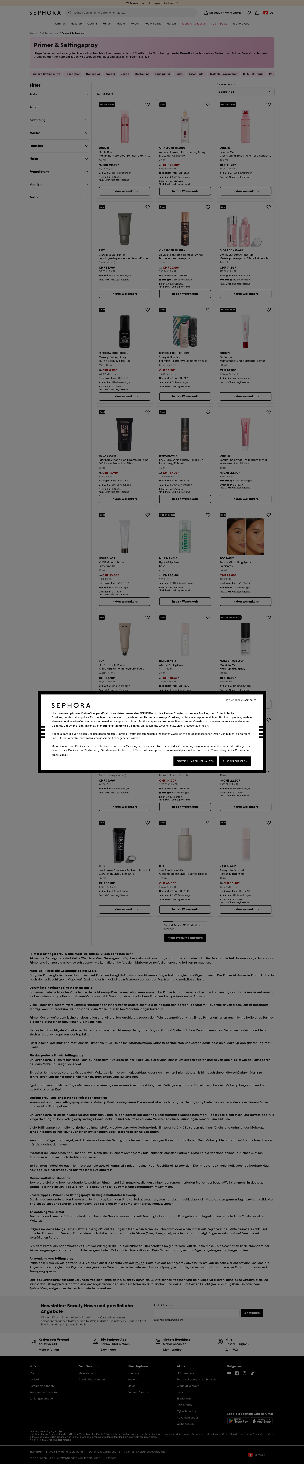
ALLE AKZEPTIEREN (235, 761)
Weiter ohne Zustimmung (241, 699)
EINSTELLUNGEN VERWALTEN (195, 761)
